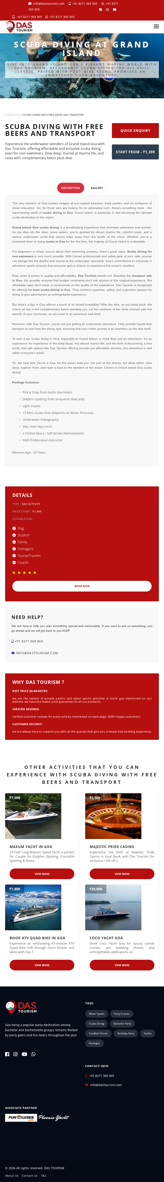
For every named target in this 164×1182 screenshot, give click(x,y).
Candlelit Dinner (98, 1033)
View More (42, 874)
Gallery (97, 188)
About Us (12, 1176)
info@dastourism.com (48, 3)
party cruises (122, 1014)
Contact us (30, 1176)
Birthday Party (125, 1033)
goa (18, 115)
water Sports (96, 1014)
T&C (44, 1176)
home (9, 115)
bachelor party (122, 1023)
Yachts (148, 1033)
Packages (94, 1043)
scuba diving (96, 1023)
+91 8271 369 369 (84, 3)
